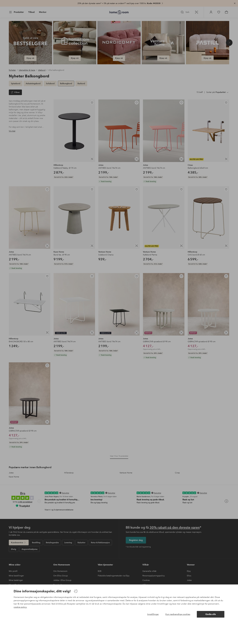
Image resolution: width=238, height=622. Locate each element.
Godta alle (210, 614)
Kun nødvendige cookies (177, 614)
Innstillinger (153, 614)
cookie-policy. (20, 607)
